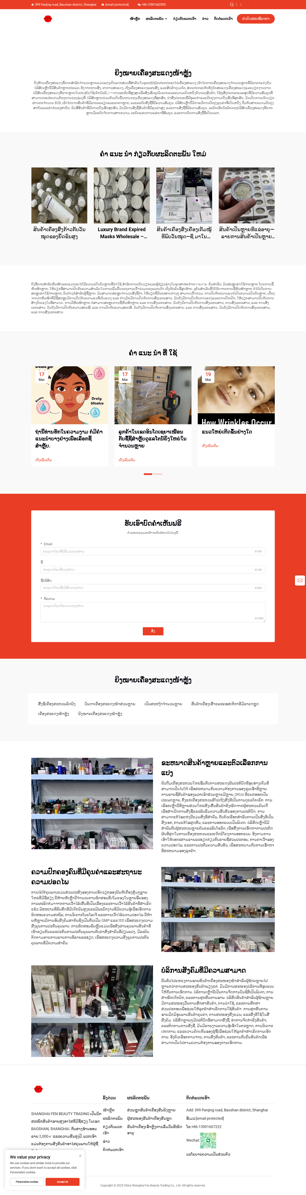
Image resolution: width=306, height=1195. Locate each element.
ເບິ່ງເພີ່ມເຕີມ (43, 460)
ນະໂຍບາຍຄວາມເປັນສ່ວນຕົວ (208, 1154)
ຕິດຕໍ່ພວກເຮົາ (223, 19)
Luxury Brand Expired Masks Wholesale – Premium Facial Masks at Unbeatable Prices (121, 233)
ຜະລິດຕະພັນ (155, 19)
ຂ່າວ (205, 19)
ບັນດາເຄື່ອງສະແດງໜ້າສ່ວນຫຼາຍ (110, 704)
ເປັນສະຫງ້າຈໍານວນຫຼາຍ (163, 704)
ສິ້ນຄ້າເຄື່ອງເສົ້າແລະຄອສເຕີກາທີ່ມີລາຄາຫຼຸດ (225, 704)
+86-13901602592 (153, 4)
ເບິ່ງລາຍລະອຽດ (59, 195)
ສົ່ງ (153, 631)
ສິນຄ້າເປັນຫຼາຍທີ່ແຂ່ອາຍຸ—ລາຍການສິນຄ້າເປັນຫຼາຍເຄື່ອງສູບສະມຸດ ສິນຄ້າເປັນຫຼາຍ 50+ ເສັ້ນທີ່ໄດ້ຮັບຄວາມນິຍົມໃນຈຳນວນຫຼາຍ (246, 233)
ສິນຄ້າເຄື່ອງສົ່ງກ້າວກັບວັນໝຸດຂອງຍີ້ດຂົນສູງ (59, 233)
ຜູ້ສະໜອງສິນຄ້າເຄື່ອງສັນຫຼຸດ (149, 1118)
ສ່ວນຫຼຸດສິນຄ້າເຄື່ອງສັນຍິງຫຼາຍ (151, 1110)
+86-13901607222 (206, 1126)
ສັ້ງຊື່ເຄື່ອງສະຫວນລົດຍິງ (57, 704)
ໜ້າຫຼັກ (135, 19)
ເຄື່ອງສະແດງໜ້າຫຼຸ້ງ (53, 713)
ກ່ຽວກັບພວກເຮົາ (184, 19)
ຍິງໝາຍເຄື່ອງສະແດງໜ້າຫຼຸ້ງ (100, 713)
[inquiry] (300, 580)
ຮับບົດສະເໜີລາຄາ (256, 18)
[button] (148, 474)
